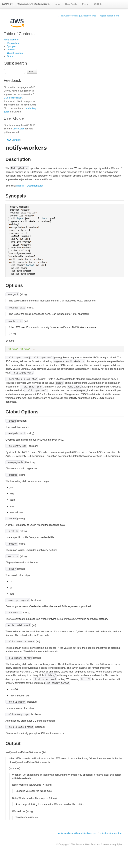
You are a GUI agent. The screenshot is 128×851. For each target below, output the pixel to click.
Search (32, 71)
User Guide (71, 4)
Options (11, 49)
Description (13, 43)
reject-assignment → (111, 15)
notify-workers (11, 39)
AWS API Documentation (29, 185)
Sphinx (120, 844)
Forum (85, 4)
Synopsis (11, 46)
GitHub (98, 4)
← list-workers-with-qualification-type (77, 15)
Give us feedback (13, 97)
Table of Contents (19, 33)
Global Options (15, 53)
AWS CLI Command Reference (26, 4)
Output (10, 56)
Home (57, 4)
